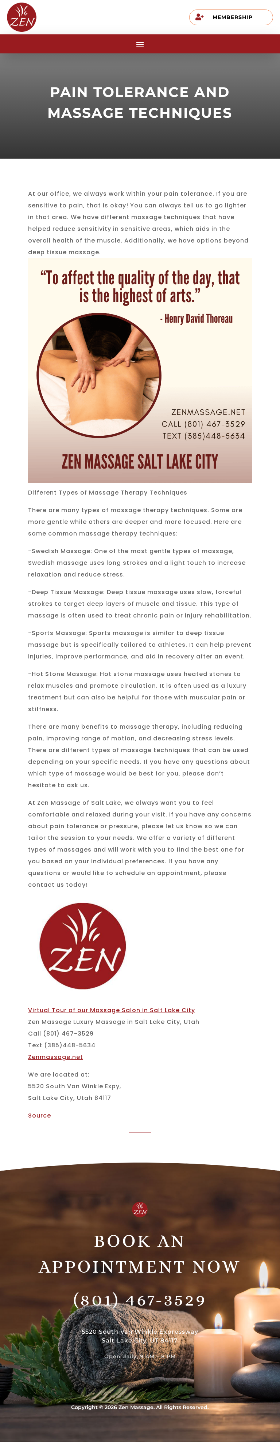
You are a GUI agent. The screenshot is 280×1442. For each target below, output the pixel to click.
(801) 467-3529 (140, 1299)
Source (39, 1115)
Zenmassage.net (55, 1057)
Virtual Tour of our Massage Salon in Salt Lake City (111, 1010)
